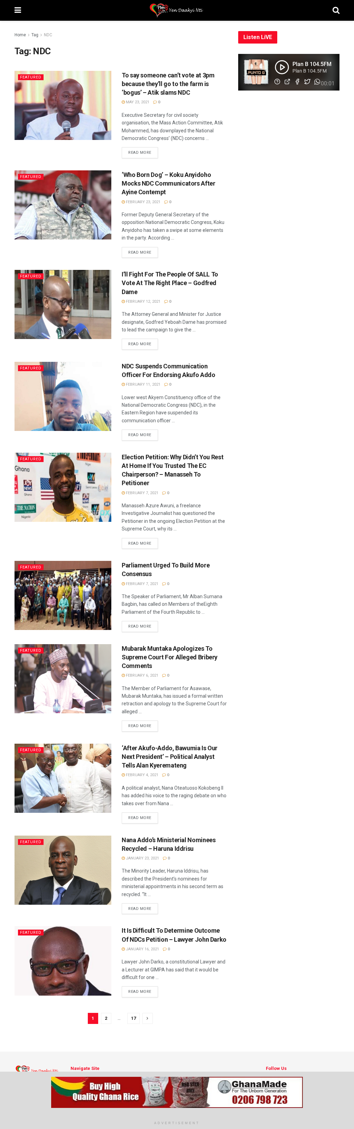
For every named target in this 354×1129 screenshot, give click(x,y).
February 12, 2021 (142, 301)
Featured (30, 77)
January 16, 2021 (142, 949)
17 (133, 1018)
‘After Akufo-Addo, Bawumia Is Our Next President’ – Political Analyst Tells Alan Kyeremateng (169, 756)
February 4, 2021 (141, 775)
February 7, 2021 (141, 493)
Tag (34, 34)
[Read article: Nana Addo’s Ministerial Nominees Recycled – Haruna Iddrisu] (63, 870)
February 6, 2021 (141, 675)
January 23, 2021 (142, 858)
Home (20, 34)
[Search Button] (336, 10)
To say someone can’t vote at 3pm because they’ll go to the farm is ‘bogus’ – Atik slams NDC (168, 84)
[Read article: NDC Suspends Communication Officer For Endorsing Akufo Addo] (63, 396)
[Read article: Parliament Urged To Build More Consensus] (63, 595)
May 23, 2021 (137, 102)
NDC (48, 34)
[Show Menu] (18, 10)
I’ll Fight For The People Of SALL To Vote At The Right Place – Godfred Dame (170, 283)
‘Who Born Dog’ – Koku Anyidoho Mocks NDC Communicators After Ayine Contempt (168, 183)
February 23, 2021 (142, 202)
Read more (143, 152)
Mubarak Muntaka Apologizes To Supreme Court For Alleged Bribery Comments (169, 657)
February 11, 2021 (142, 384)
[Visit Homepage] (176, 10)
